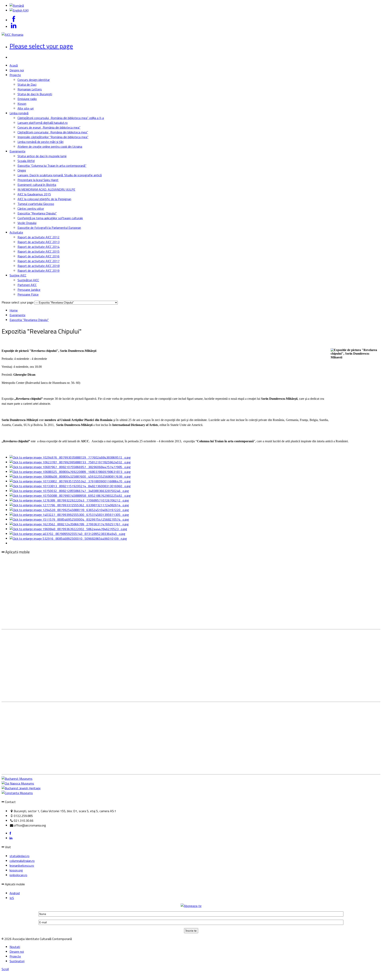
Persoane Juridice (29, 289)
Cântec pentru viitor (31, 208)
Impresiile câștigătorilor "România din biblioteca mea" (53, 137)
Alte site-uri (26, 108)
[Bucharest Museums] (17, 778)
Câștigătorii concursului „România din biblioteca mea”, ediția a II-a (61, 117)
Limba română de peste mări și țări (40, 141)
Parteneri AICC (27, 284)
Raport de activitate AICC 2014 (38, 246)
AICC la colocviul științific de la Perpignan (44, 199)
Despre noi (17, 70)
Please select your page (41, 46)
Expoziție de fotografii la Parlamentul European (49, 227)
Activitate (16, 232)
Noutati (15, 946)
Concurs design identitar (34, 79)
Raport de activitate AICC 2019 (38, 270)
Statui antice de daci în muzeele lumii (42, 156)
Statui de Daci (27, 84)
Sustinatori (17, 961)
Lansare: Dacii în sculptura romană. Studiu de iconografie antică (60, 175)
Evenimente (17, 151)
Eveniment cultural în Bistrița (37, 184)
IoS (12, 897)
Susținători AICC (28, 280)
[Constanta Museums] (17, 793)
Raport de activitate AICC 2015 (38, 251)
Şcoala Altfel (26, 160)
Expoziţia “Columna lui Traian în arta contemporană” (52, 165)
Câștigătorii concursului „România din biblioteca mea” (53, 132)
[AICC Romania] (12, 34)
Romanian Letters (30, 89)
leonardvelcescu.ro (22, 865)
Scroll (5, 969)
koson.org (16, 870)
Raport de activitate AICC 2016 (38, 256)
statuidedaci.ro (19, 856)
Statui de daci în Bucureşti (35, 94)
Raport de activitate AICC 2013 (38, 242)
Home (14, 310)
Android (15, 893)
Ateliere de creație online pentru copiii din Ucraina (50, 146)
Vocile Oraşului (27, 222)
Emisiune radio (27, 98)
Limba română (19, 113)
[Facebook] (10, 833)
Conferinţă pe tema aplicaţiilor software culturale (50, 218)
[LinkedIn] (11, 838)
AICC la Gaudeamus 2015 (34, 194)
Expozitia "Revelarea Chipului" (37, 213)
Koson (22, 103)
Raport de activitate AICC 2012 (38, 237)
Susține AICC (18, 275)
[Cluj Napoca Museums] (18, 783)
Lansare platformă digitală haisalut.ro (43, 122)
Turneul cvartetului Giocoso (36, 203)
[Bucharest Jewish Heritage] (21, 788)
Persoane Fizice (28, 294)
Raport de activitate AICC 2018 (38, 265)
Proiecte (15, 75)
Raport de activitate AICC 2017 (38, 261)
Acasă (14, 65)
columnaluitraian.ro (22, 860)
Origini (22, 170)
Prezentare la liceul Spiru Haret (38, 180)
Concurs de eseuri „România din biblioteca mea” (49, 127)
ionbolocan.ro (18, 875)
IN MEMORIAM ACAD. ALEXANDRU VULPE (46, 189)
